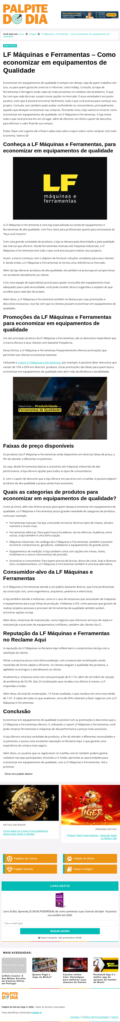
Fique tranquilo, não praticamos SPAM (61, 938)
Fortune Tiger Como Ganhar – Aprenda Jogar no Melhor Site (92, 837)
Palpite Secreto (23, 869)
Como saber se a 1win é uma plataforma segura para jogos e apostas (25, 832)
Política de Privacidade (95, 1017)
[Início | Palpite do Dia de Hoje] (25, 23)
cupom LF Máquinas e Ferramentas (39, 362)
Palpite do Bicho (83, 858)
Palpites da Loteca (25, 858)
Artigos (10, 45)
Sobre (114, 1017)
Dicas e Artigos (83, 869)
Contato (75, 1017)
